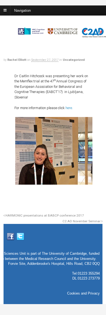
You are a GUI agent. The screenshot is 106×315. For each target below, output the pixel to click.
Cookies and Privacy (83, 293)
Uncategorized (74, 60)
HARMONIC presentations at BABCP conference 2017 (44, 215)
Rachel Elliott (16, 60)
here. (69, 108)
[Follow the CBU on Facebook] (10, 238)
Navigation (22, 10)
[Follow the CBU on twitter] (20, 238)
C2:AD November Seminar (82, 221)
